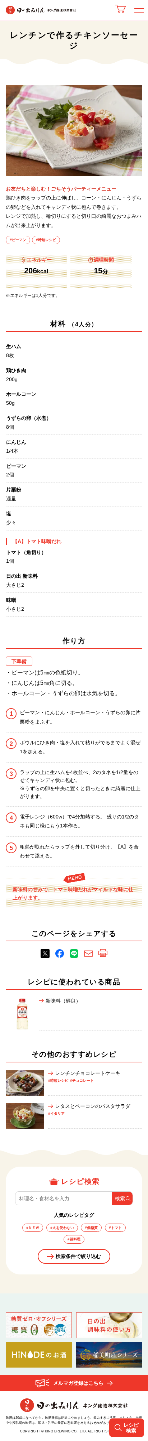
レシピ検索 (131, 1427)
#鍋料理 (74, 1239)
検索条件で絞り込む (78, 1256)
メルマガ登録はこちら (78, 1383)
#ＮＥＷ (32, 1228)
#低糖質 (91, 1228)
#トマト (115, 1228)
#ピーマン (18, 240)
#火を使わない (62, 1228)
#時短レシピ (46, 240)
